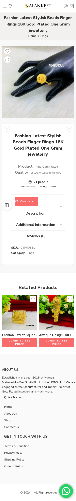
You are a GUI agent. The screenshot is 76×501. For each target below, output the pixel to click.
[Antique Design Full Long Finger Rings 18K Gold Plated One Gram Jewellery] (56, 312)
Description (35, 213)
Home (32, 36)
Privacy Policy (13, 453)
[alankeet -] (38, 6)
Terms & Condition (16, 446)
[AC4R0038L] (38, 82)
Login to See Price (20, 342)
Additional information (35, 224)
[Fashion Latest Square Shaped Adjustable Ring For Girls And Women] (19, 312)
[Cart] (71, 6)
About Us (10, 414)
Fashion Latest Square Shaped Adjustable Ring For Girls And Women (19, 335)
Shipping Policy (14, 459)
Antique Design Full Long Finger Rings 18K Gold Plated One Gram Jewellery (56, 335)
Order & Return (14, 466)
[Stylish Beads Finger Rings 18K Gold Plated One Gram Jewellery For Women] (7, 129)
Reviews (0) (36, 236)
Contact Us (11, 427)
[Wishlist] (7, 51)
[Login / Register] (65, 6)
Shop (7, 420)
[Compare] (7, 59)
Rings (44, 36)
